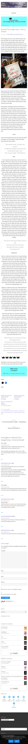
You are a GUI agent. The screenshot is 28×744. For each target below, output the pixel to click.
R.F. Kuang (4, 643)
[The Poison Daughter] (25, 664)
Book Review (6, 410)
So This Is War (4, 627)
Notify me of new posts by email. (9, 594)
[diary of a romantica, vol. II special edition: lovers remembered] (25, 679)
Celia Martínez (5, 679)
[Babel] (25, 644)
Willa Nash (4, 638)
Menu (14, 13)
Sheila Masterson (5, 663)
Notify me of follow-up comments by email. (11, 589)
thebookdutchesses (6, 463)
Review (8, 409)
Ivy (2, 637)
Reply (2, 459)
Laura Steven (4, 683)
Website (3, 582)
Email (2, 576)
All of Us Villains (4, 646)
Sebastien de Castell (6, 633)
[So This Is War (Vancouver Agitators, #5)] (25, 629)
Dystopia (12, 410)
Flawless (3, 666)
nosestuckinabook (6, 516)
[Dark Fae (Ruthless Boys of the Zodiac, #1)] (25, 674)
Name (2, 570)
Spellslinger (4, 632)
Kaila (2, 485)
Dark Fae (3, 671)
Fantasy (16, 410)
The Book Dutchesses (18, 34)
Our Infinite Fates (5, 681)
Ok (11, 741)
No (17, 741)
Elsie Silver (4, 668)
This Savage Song (5, 91)
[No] (26, 739)
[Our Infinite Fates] (25, 684)
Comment (3, 550)
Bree (2, 443)
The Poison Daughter (6, 661)
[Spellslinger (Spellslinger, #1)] (25, 635)
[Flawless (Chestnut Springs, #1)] (25, 669)
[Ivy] (25, 639)
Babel (2, 641)
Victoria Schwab (17, 412)
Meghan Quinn (5, 628)
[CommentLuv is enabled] (8, 602)
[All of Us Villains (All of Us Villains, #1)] (25, 649)
